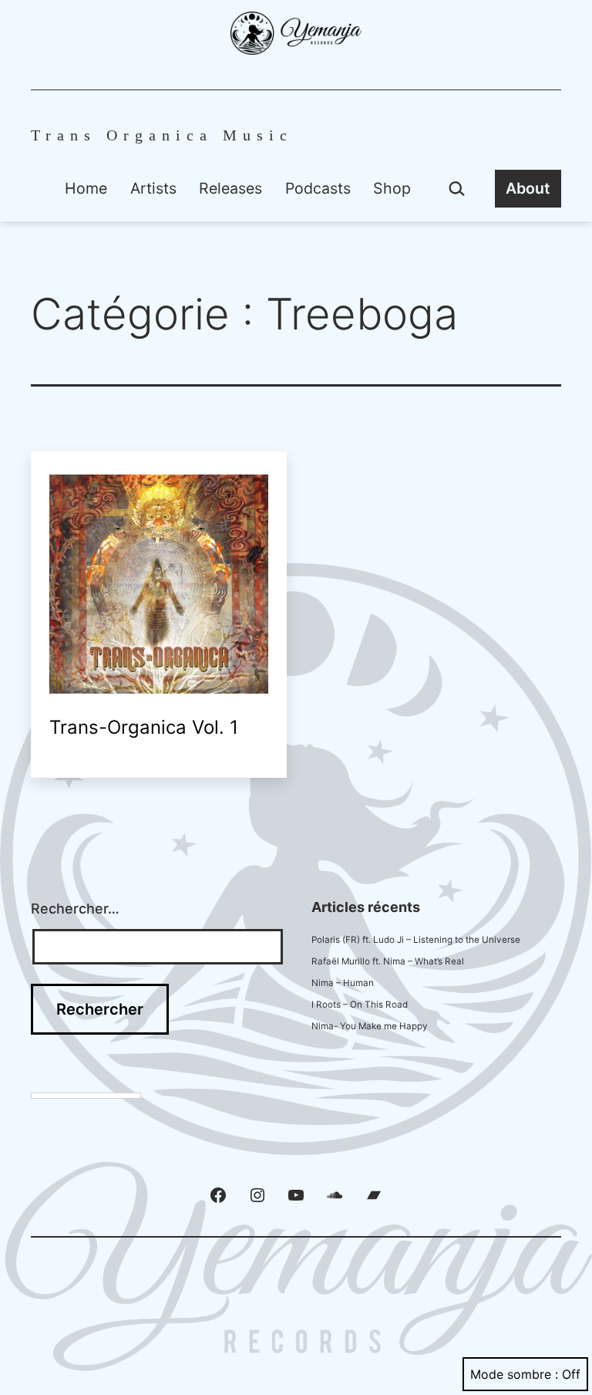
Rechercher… (75, 908)
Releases (230, 188)
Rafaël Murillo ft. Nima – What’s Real (387, 961)
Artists (153, 188)
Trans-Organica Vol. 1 (143, 727)
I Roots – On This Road (359, 1004)
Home (86, 188)
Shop (392, 188)
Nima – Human (342, 983)
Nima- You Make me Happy (369, 1026)
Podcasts (318, 188)
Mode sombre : (514, 1374)
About (528, 188)
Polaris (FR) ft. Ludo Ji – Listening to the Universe (415, 939)
